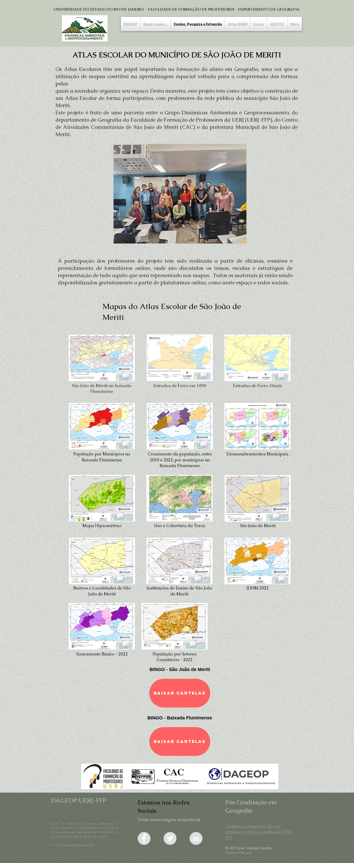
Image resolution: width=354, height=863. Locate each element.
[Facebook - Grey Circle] (144, 838)
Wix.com (245, 852)
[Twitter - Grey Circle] (170, 838)
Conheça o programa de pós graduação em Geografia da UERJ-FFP (259, 831)
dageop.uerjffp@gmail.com (76, 844)
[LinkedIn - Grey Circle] (195, 838)
